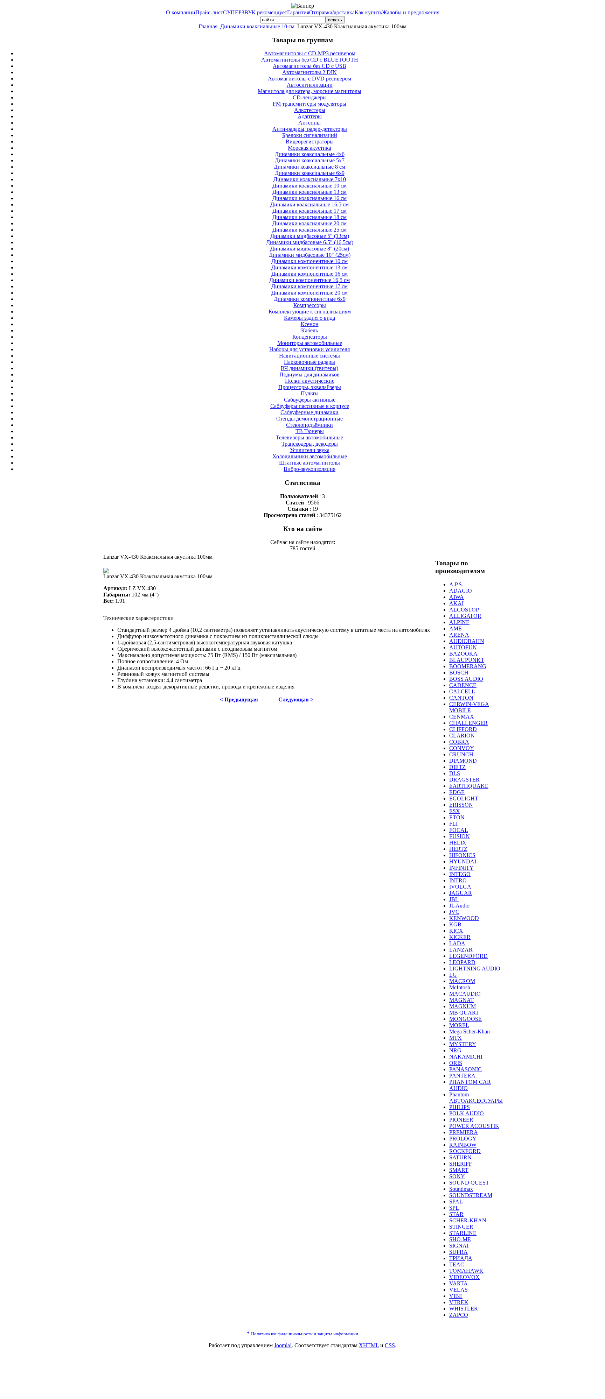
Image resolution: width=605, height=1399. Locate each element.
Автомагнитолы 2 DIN (309, 72)
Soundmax (461, 1189)
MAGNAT (461, 1000)
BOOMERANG (467, 666)
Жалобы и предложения (410, 12)
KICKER (460, 937)
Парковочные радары (309, 362)
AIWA (456, 597)
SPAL (456, 1201)
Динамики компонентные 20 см (309, 293)
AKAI (456, 603)
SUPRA (458, 1252)
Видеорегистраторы (310, 141)
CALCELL (462, 691)
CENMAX (461, 717)
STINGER (461, 1227)
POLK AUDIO (466, 1113)
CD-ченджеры (310, 97)
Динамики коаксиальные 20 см (309, 223)
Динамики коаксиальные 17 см (309, 211)
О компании (180, 12)
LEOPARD (462, 962)
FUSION (459, 836)
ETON (457, 817)
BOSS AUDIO (466, 679)
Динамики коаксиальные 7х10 (309, 179)
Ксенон (310, 324)
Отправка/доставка (332, 12)
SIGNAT (459, 1246)
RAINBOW (463, 1145)
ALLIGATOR (465, 616)
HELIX (457, 843)
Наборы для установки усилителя (309, 349)
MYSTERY (462, 1044)
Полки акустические (309, 381)
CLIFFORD (463, 729)
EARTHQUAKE (468, 786)
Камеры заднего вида (309, 318)
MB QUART (464, 1013)
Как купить (368, 12)
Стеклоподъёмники (309, 425)
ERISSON (461, 805)
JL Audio (459, 906)
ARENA (459, 635)
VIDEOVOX (464, 1277)
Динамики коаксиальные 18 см (309, 217)
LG (453, 975)
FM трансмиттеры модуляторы (309, 104)
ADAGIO (460, 591)
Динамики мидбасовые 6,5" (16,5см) (309, 242)
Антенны (309, 123)
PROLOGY (463, 1139)
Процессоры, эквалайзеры (309, 387)
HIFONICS (462, 855)
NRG (455, 1050)
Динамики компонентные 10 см (309, 261)
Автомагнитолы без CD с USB (309, 66)
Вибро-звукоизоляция (309, 469)
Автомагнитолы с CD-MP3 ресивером (309, 53)
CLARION (462, 736)
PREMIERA (463, 1132)
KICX (456, 931)
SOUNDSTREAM (470, 1195)
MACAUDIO (465, 994)
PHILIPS (459, 1107)
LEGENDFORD (468, 956)
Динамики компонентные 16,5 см (309, 280)
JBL (454, 899)
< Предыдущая (239, 699)
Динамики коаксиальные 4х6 (310, 154)
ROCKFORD (465, 1151)
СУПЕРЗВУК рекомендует (255, 12)
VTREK (458, 1302)
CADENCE (463, 685)
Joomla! (283, 1345)
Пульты (310, 393)
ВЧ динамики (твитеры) (309, 368)
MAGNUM (462, 1006)
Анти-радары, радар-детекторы (309, 129)
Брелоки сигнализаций (309, 135)
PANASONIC (465, 1069)
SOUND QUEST (469, 1183)
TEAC (456, 1264)
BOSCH (458, 673)
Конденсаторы (309, 337)
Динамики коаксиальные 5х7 (310, 160)
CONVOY (461, 748)
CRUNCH (461, 754)
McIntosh (459, 987)
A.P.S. (456, 584)
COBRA (459, 742)
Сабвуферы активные (309, 400)
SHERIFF (460, 1164)
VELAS (458, 1290)
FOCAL (458, 830)
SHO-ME (460, 1239)
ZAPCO (458, 1315)
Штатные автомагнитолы (309, 463)
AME (455, 628)
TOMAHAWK (466, 1271)
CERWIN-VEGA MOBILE (469, 707)
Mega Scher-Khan (469, 1031)
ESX (454, 811)
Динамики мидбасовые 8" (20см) (309, 249)
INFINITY (461, 868)
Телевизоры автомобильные (309, 437)
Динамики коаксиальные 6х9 (310, 173)
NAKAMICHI (465, 1057)
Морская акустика (309, 148)
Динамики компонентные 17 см (309, 286)
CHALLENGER (468, 723)
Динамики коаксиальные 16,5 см (309, 204)
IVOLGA (460, 887)
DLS (454, 773)
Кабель (309, 330)
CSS (390, 1345)
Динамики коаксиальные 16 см (309, 198)
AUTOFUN (463, 647)
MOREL (459, 1025)
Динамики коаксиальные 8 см (309, 167)
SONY (457, 1176)
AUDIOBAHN (466, 641)
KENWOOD (464, 918)
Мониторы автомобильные (309, 343)
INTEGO (460, 874)
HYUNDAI (462, 861)
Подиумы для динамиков (309, 374)
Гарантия (298, 12)
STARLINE (463, 1233)
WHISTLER (463, 1309)
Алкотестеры (309, 110)
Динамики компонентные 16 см (309, 274)
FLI (453, 824)
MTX (455, 1038)
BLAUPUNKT (466, 660)
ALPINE (459, 622)
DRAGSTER (464, 780)
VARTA (458, 1283)
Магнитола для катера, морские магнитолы (309, 91)
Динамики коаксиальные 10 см (257, 26)
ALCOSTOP (464, 610)
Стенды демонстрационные (309, 419)
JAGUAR (460, 893)
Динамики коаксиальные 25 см (309, 230)
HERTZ (458, 849)
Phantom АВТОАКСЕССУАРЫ (476, 1097)
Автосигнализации (310, 85)
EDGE (457, 792)
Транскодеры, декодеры (309, 444)
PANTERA (462, 1076)
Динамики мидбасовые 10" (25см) (309, 255)
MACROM (462, 981)
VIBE (456, 1296)
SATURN (460, 1157)
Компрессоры (309, 305)
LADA (457, 943)
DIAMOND (463, 761)
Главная (208, 26)
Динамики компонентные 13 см (309, 267)
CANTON (461, 698)
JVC (454, 912)
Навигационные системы (309, 356)
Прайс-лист (209, 12)
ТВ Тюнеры (309, 431)
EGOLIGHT (463, 798)
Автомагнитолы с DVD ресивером (309, 79)
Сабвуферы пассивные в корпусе (309, 406)
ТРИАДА (460, 1258)
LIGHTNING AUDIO (474, 968)
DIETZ (457, 767)
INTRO (458, 880)
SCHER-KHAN (467, 1220)
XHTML (369, 1345)
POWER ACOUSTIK (474, 1126)
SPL (454, 1208)
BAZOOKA (463, 654)
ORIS (455, 1063)
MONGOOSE (465, 1019)
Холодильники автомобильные (309, 456)
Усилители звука (309, 450)
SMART (458, 1170)
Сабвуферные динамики (309, 412)
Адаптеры (310, 116)
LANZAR (461, 950)
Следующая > (295, 699)
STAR (456, 1214)
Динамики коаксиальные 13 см (309, 192)
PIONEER (461, 1120)
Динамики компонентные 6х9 (310, 299)
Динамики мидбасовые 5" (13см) (309, 236)
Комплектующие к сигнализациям (310, 312)
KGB (455, 924)
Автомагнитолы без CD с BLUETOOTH (309, 60)
